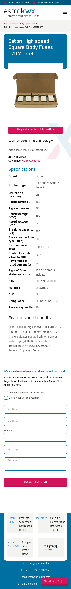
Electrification (57, 522)
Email (8, 430)
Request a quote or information (35, 129)
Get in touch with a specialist (24, 397)
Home (6, 24)
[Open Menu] (65, 12)
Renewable (56, 526)
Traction (54, 530)
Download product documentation (27, 392)
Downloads (25, 526)
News (25, 554)
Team (25, 546)
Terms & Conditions (26, 584)
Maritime (55, 518)
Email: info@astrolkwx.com (35, 577)
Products (15, 24)
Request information (35, 482)
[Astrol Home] (51, 547)
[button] (58, 68)
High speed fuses (28, 24)
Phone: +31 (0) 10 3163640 (35, 570)
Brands (23, 530)
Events (25, 550)
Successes (25, 522)
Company (27, 542)
